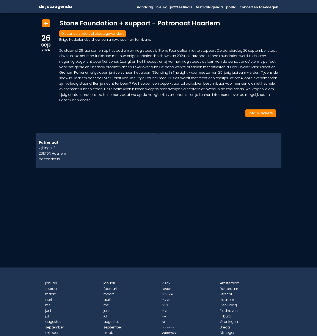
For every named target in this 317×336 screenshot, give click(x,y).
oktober (51, 332)
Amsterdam (230, 283)
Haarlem (227, 299)
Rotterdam (229, 288)
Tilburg (225, 316)
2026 (166, 283)
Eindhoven (229, 310)
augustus (53, 321)
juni (48, 310)
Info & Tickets (261, 113)
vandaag (145, 7)
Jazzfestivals (181, 7)
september (54, 327)
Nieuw (161, 7)
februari (51, 288)
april (48, 299)
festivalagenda (209, 7)
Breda (225, 327)
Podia (231, 7)
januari (51, 283)
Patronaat (48, 142)
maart (50, 294)
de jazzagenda (55, 6)
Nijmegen (227, 332)
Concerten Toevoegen (259, 7)
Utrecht (226, 294)
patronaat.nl (49, 159)
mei (48, 305)
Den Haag (228, 305)
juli (47, 316)
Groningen (229, 321)
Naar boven (159, 325)
